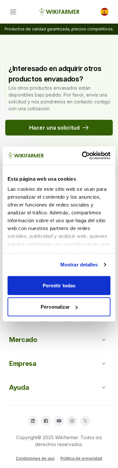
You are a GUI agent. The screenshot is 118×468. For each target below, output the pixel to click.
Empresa (22, 364)
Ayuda (19, 387)
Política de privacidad (81, 458)
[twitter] (85, 421)
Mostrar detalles (79, 264)
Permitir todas (59, 285)
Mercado (23, 340)
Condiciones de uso (35, 458)
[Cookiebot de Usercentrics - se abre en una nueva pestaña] (83, 156)
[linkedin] (33, 421)
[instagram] (72, 421)
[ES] (104, 12)
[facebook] (46, 421)
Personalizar (55, 307)
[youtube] (59, 421)
